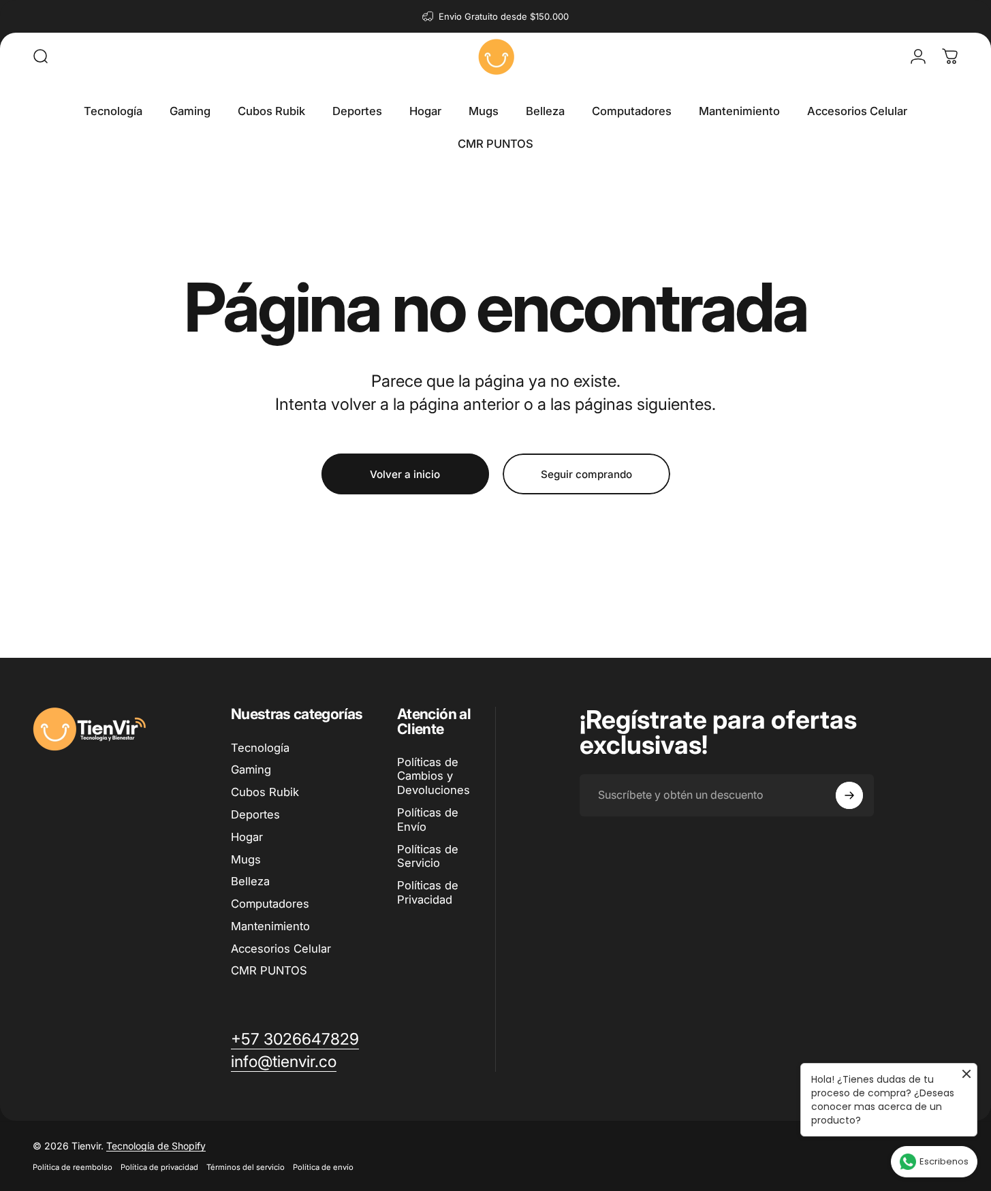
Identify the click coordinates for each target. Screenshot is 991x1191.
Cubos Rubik (265, 792)
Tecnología (260, 748)
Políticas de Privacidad (427, 892)
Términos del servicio (245, 1167)
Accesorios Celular (281, 948)
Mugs (246, 859)
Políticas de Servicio (427, 856)
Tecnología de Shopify (156, 1146)
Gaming (251, 769)
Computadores (270, 903)
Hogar (247, 837)
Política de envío (323, 1167)
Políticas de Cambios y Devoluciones (433, 776)
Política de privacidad (159, 1167)
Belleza (250, 881)
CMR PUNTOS (269, 970)
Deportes (255, 814)
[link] (283, 1062)
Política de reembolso (72, 1167)
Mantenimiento (270, 926)
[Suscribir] (849, 795)
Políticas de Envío (427, 819)
